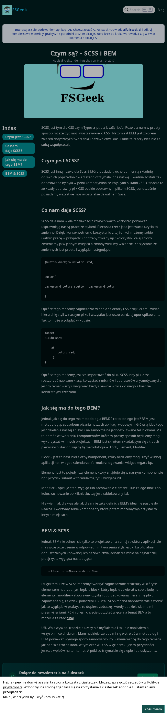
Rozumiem (153, 709)
